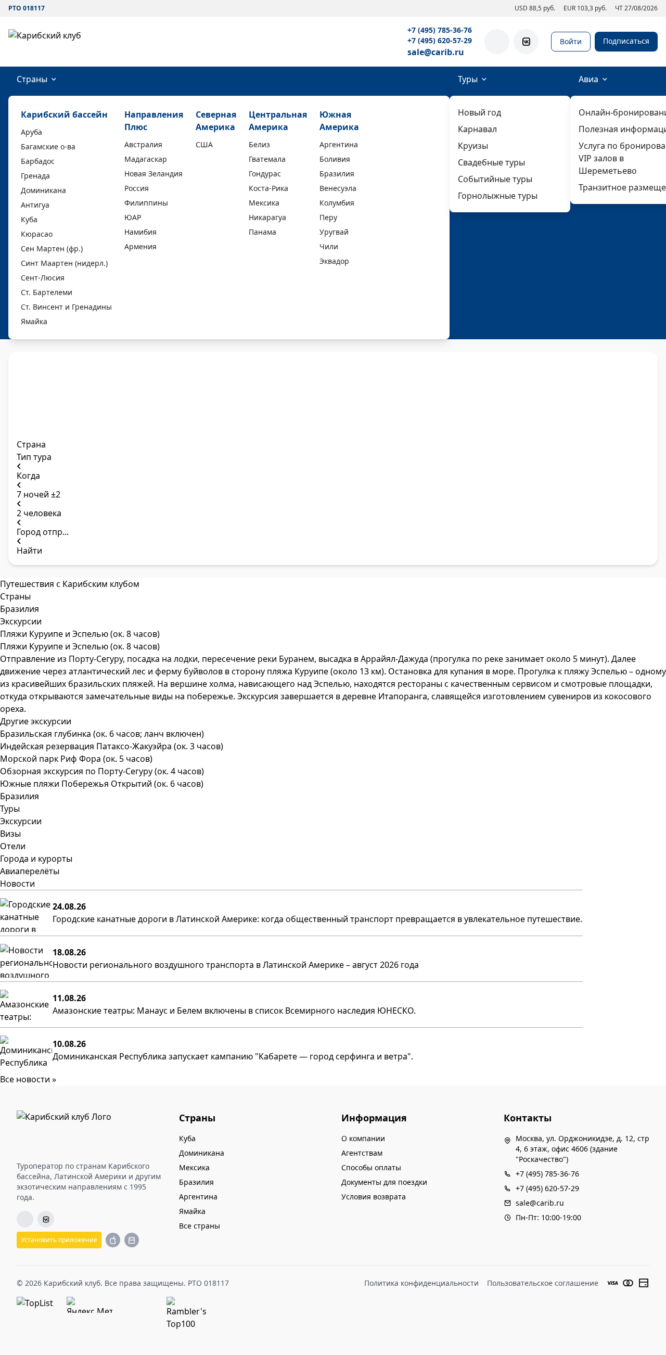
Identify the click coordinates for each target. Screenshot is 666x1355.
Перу (328, 217)
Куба (29, 219)
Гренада (35, 176)
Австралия (143, 144)
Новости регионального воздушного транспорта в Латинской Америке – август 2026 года (236, 964)
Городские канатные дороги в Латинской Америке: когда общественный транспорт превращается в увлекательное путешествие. (317, 919)
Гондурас (265, 173)
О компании (363, 1138)
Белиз (259, 144)
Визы (10, 833)
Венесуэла (337, 188)
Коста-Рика (268, 188)
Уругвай (334, 232)
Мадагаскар (145, 159)
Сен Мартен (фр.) (52, 248)
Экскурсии (21, 821)
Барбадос (38, 161)
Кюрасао (37, 234)
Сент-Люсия (43, 278)
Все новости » (28, 1079)
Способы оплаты (371, 1167)
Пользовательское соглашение (542, 1283)
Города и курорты (36, 858)
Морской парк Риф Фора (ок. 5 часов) (76, 758)
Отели (12, 846)
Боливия (334, 159)
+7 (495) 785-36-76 (439, 30)
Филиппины (146, 203)
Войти (571, 41)
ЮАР (132, 217)
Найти (29, 550)
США (204, 144)
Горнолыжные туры (497, 195)
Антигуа (35, 205)
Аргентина (338, 144)
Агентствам (361, 1153)
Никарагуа (267, 217)
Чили (328, 246)
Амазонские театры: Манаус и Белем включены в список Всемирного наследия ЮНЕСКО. (234, 1010)
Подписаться (626, 41)
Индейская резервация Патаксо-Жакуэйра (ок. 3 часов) (111, 746)
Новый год (479, 112)
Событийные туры (495, 179)
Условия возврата (373, 1196)
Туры (468, 79)
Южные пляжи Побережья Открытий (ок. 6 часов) (101, 783)
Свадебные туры (491, 162)
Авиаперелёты (29, 871)
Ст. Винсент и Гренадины (66, 307)
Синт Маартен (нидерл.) (64, 263)
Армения (140, 246)
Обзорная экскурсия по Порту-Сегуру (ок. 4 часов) (102, 771)
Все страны (199, 1226)
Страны (32, 79)
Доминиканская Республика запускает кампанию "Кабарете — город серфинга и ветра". (233, 1056)
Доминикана (43, 190)
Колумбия (336, 203)
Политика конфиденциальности (421, 1283)
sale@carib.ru (435, 52)
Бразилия (336, 173)
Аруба (31, 132)
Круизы (473, 145)
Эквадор (334, 261)
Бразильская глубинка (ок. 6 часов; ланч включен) (102, 733)
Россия (136, 188)
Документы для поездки (384, 1182)
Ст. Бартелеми (46, 292)
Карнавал (477, 129)
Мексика (264, 203)
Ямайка (34, 321)
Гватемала (267, 159)
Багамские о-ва (48, 146)
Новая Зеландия (153, 173)
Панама (262, 232)
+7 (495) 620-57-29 (439, 40)
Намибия (140, 232)
